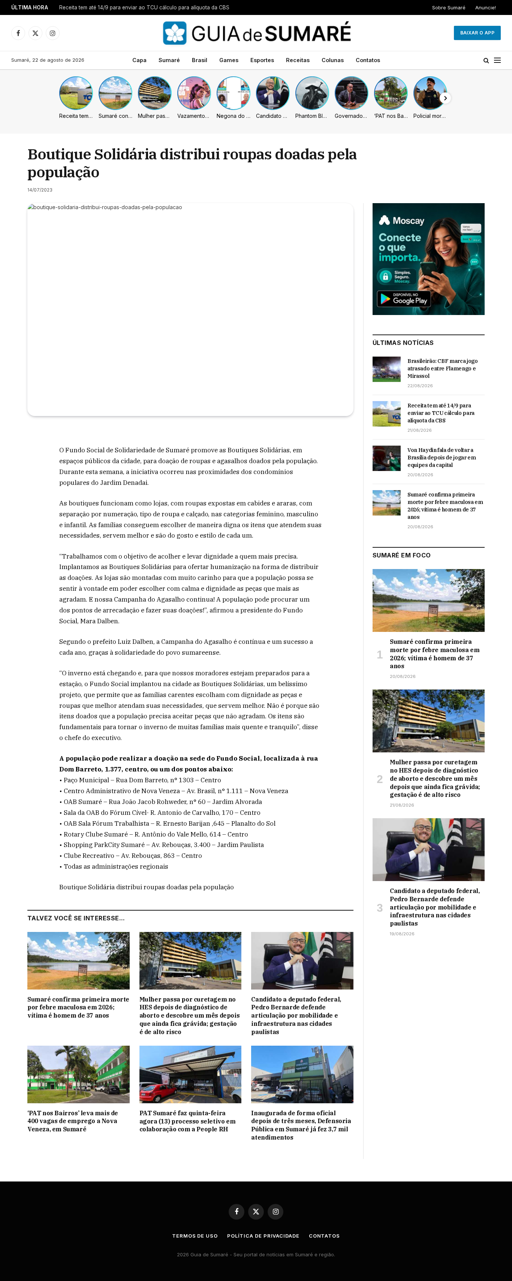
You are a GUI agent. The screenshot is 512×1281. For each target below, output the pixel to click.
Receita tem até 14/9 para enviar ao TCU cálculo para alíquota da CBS (144, 7)
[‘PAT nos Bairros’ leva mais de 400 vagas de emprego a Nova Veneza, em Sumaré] (78, 1074)
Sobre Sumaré (449, 7)
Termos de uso (195, 1236)
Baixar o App (477, 33)
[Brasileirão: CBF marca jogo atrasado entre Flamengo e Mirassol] (387, 369)
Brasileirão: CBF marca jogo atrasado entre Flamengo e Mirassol (442, 368)
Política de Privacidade (263, 1236)
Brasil (199, 60)
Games (228, 60)
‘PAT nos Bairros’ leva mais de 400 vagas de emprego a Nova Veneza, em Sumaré (72, 1121)
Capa (139, 60)
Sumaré (169, 60)
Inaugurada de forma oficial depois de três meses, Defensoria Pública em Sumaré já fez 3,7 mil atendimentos (301, 1125)
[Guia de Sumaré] (256, 33)
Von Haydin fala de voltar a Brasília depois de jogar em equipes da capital (441, 457)
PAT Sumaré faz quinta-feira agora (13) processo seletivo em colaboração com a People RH (187, 1121)
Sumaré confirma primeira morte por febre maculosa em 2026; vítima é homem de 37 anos (78, 1007)
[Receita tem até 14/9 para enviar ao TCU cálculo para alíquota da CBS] (387, 414)
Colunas (333, 60)
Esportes (262, 60)
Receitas (298, 60)
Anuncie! (485, 7)
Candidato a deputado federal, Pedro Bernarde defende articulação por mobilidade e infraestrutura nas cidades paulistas (296, 1016)
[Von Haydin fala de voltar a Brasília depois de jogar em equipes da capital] (387, 458)
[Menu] (497, 60)
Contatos (368, 60)
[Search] (486, 60)
